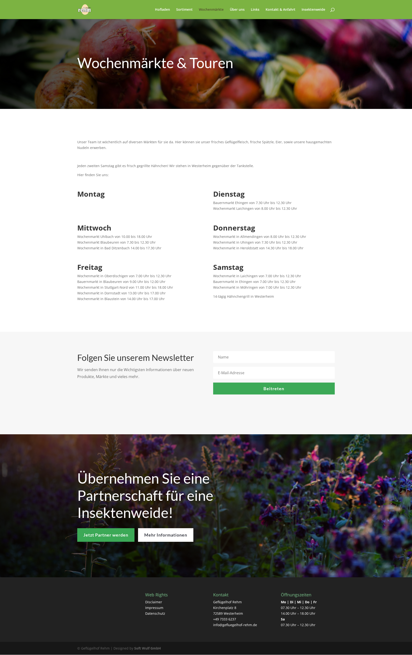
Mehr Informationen (165, 534)
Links (255, 10)
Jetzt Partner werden (105, 534)
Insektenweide (313, 10)
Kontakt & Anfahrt (280, 10)
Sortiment (184, 10)
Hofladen (162, 10)
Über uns (237, 10)
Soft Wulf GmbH (147, 648)
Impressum (154, 607)
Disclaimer (153, 602)
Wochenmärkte (211, 10)
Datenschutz (155, 613)
